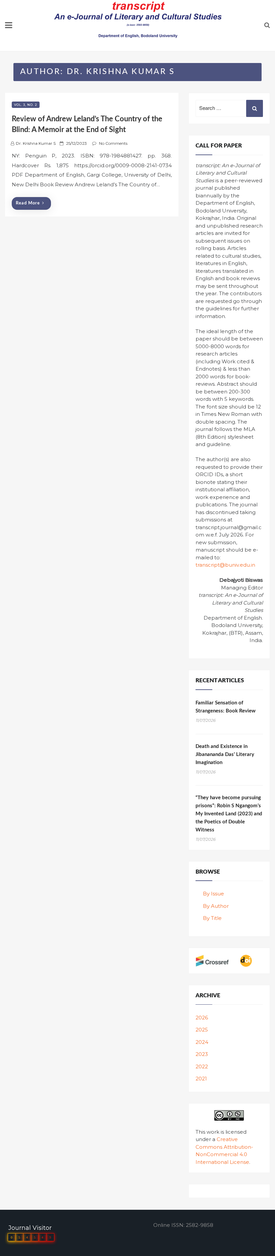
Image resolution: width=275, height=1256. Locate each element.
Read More (28, 203)
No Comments (113, 143)
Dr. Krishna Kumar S (36, 143)
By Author (216, 906)
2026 (202, 1017)
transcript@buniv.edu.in (225, 565)
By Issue (213, 893)
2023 (202, 1054)
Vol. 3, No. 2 (25, 105)
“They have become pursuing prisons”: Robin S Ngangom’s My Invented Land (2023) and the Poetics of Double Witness (229, 813)
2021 (201, 1078)
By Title (212, 918)
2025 (202, 1029)
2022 (202, 1066)
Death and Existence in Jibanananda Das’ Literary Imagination (225, 754)
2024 (202, 1042)
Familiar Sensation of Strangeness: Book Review (226, 706)
